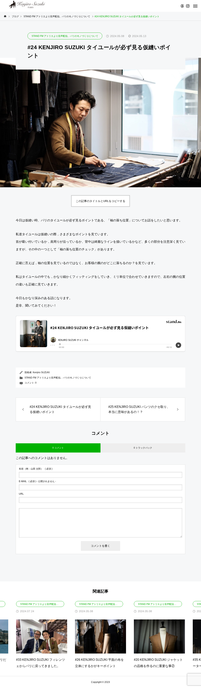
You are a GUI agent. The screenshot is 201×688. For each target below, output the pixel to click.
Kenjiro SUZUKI (41, 372)
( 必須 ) (35, 469)
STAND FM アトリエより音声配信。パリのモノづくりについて (65, 36)
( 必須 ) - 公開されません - (37, 481)
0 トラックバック (143, 447)
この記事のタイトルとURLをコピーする (100, 201)
